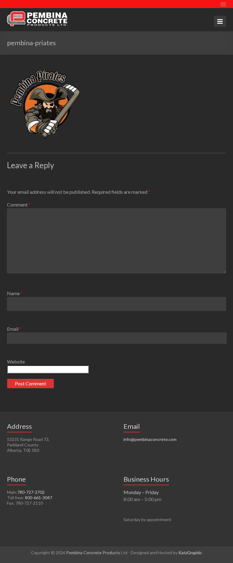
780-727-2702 (31, 492)
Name (15, 293)
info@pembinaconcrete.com (150, 439)
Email (14, 329)
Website (16, 361)
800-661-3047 (38, 497)
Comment (19, 204)
